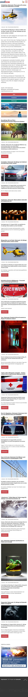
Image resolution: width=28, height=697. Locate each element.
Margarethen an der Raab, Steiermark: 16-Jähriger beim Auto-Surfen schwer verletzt (14, 241)
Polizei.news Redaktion (13, 27)
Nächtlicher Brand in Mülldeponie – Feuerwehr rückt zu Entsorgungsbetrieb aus (13, 281)
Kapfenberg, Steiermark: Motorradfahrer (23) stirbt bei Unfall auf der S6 (14, 200)
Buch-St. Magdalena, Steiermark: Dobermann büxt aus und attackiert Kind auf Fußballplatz (14, 414)
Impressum (4, 679)
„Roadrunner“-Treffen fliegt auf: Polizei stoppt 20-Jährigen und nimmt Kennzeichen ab (14, 498)
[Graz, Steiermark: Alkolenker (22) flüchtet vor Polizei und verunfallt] (14, 562)
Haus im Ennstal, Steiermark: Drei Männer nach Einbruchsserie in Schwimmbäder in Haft (13, 458)
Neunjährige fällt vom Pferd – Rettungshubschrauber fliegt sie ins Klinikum (12, 121)
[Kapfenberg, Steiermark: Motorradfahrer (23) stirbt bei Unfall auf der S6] (14, 211)
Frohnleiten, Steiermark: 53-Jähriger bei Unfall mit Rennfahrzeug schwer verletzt (14, 162)
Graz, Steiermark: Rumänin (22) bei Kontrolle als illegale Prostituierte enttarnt (13, 318)
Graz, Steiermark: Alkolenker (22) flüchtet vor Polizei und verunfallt (12, 541)
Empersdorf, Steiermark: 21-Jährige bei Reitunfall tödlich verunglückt (13, 603)
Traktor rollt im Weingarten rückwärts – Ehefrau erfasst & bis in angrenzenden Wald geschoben (13, 373)
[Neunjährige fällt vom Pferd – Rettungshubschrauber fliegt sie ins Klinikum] (14, 131)
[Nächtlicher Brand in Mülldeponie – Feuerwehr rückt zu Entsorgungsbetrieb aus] (14, 290)
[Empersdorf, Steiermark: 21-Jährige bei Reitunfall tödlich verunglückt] (14, 612)
